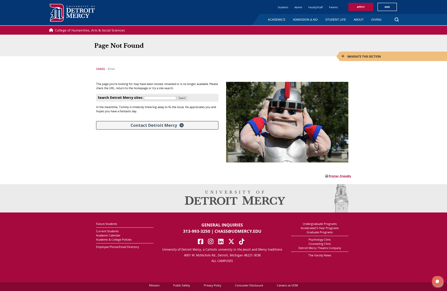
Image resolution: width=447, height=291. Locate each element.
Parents (333, 7)
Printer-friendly (340, 176)
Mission (154, 285)
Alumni (298, 7)
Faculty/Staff (315, 7)
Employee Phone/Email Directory (117, 247)
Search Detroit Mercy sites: (120, 97)
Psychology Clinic (320, 240)
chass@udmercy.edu (238, 231)
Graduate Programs (320, 232)
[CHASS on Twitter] (232, 243)
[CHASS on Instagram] (212, 243)
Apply (361, 7)
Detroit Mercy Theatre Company (319, 248)
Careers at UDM (287, 285)
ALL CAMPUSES (222, 261)
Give (387, 7)
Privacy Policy (212, 285)
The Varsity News (319, 255)
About (359, 19)
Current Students (107, 231)
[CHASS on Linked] (222, 243)
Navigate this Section (364, 56)
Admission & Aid (305, 19)
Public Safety (181, 285)
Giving (376, 19)
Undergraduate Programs (320, 224)
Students (283, 7)
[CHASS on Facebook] (202, 243)
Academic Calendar (108, 235)
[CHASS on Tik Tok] (243, 243)
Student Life (335, 19)
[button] (437, 281)
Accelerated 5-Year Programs (320, 228)
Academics (276, 19)
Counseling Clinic (320, 244)
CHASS (100, 69)
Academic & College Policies (114, 240)
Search (182, 98)
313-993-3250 (196, 231)
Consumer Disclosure (249, 285)
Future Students (106, 224)
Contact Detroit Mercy (154, 125)
